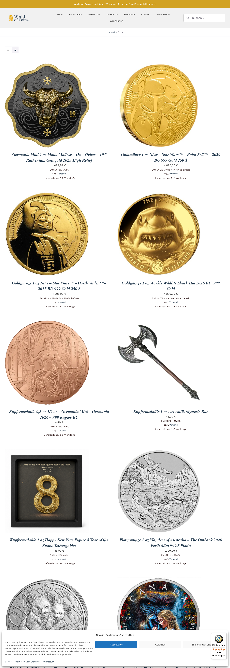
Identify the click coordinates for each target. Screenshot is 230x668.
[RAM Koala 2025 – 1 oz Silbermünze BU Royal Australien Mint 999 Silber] (47, 579)
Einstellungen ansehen (204, 644)
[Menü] (225, 635)
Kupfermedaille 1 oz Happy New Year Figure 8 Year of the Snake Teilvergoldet (59, 542)
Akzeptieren (116, 644)
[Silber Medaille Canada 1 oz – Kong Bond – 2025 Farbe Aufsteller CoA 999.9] (159, 579)
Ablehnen (160, 644)
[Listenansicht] (15, 50)
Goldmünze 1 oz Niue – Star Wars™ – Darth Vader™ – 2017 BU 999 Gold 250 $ (59, 285)
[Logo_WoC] (18, 14)
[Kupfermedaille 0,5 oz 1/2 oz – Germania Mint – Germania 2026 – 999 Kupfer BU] (47, 322)
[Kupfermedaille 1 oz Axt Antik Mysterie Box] (159, 322)
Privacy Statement (32, 662)
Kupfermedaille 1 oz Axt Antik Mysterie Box (170, 411)
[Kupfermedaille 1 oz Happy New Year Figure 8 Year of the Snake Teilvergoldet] (47, 451)
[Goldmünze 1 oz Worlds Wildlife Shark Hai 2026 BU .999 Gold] (159, 194)
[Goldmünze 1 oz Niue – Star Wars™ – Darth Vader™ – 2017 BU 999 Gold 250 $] (47, 194)
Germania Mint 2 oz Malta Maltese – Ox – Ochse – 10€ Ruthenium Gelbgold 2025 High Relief (59, 157)
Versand (62, 173)
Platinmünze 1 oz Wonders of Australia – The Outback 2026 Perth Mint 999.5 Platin (171, 542)
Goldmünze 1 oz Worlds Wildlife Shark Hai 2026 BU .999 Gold (171, 285)
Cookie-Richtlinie (13, 662)
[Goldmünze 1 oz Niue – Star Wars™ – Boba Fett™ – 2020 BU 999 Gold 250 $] (159, 65)
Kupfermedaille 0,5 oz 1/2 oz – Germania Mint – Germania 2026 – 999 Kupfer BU (59, 414)
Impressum (48, 662)
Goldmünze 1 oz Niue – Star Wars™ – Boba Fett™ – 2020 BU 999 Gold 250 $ (170, 157)
